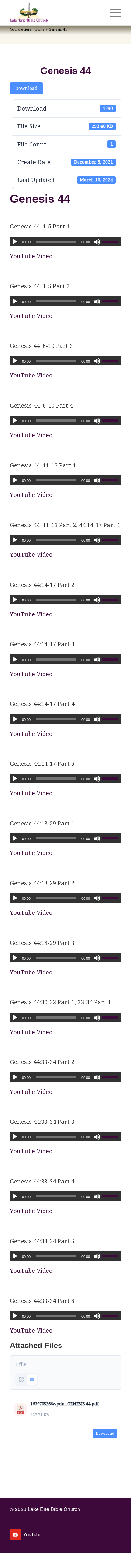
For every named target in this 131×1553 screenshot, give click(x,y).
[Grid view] (21, 1379)
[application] (65, 241)
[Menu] (112, 12)
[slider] (111, 241)
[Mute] (97, 242)
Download (26, 88)
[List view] (32, 1379)
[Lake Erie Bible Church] (54, 12)
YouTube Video (31, 256)
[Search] (97, 12)
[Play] (15, 242)
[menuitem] (97, 12)
